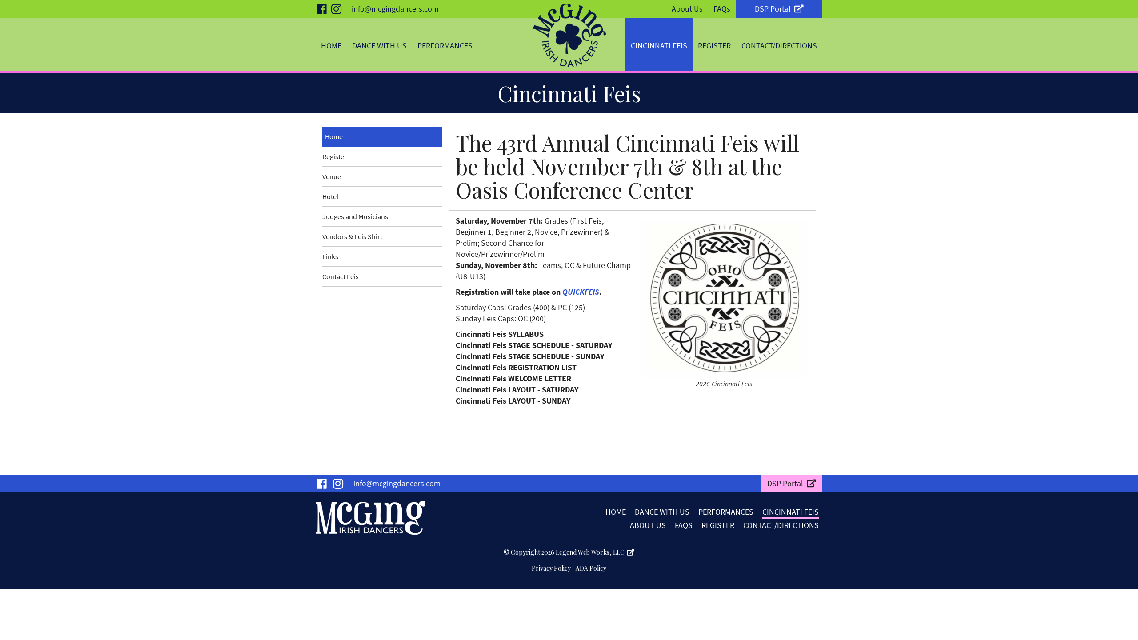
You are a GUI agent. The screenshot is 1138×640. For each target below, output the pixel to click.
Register (334, 156)
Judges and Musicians (355, 216)
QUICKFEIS (580, 292)
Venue (331, 176)
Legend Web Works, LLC (591, 552)
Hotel (330, 196)
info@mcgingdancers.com (395, 9)
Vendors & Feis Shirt (352, 236)
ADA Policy (591, 568)
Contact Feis (340, 276)
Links (330, 256)
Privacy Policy (551, 568)
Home (334, 136)
